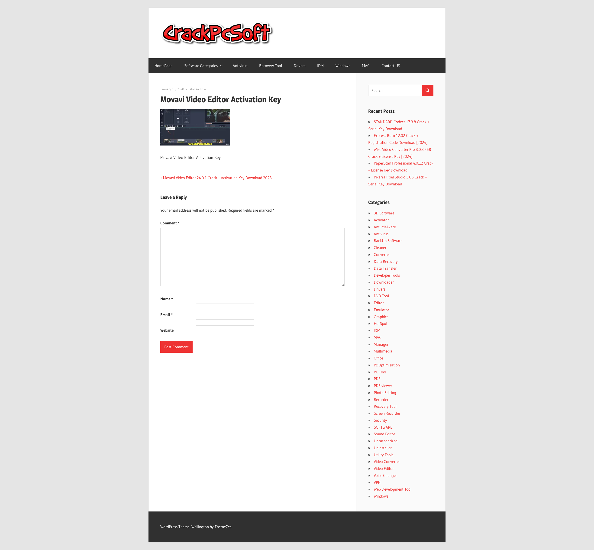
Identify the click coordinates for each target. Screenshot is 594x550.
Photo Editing (385, 392)
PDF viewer (383, 385)
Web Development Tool (392, 489)
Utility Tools (383, 454)
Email (166, 314)
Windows (343, 65)
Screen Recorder (387, 413)
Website (167, 330)
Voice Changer (385, 475)
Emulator (381, 309)
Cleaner (380, 247)
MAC (366, 65)
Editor (379, 302)
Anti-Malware (385, 226)
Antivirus (240, 65)
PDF (377, 378)
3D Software (384, 212)
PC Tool (380, 371)
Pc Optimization (387, 364)
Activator (381, 219)
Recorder (381, 399)
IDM (320, 65)
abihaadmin (198, 89)
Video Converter (387, 461)
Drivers (299, 65)
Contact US (390, 65)
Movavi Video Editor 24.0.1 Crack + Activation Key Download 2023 (217, 177)
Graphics (381, 316)
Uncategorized (385, 440)
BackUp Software (388, 240)
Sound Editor (384, 433)
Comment (169, 222)
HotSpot (380, 323)
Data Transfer (385, 268)
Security (380, 420)
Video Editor (384, 468)
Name (166, 298)
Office (378, 358)
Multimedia (383, 351)
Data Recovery (386, 261)
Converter (382, 254)
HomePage (163, 65)
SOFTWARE (383, 427)
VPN (377, 482)
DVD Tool (381, 295)
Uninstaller (383, 447)
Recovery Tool (270, 65)
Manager (381, 344)
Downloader (384, 282)
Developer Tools (387, 275)
